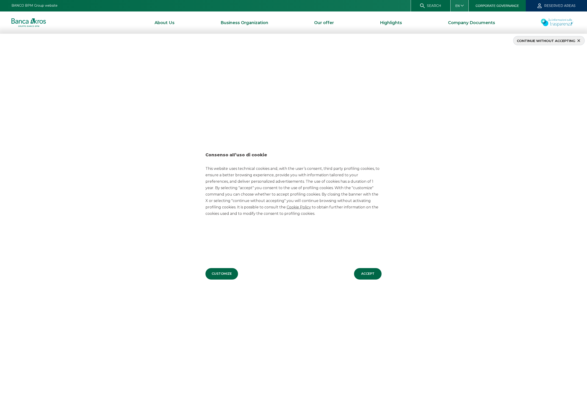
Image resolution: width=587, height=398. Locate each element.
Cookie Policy (299, 207)
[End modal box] (2, 34)
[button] (221, 274)
